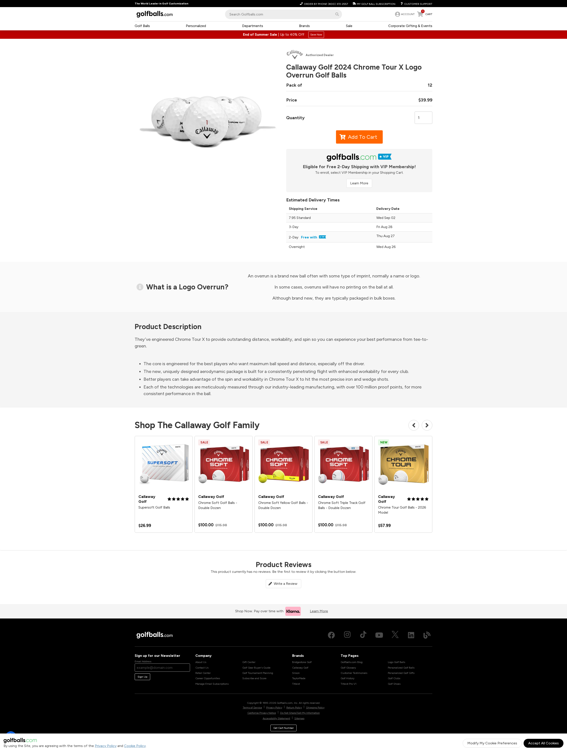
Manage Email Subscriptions (212, 683)
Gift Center (248, 662)
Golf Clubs (394, 678)
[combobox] (283, 14)
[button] (337, 14)
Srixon (296, 673)
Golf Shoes (394, 683)
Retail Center (203, 673)
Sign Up (142, 676)
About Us (200, 662)
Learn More (359, 183)
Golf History (347, 678)
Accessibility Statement (276, 718)
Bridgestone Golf (302, 662)
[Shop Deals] (283, 34)
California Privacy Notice (261, 712)
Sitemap (299, 718)
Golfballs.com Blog (352, 662)
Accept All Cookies (543, 743)
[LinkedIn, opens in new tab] (411, 635)
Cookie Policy (135, 746)
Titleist (296, 683)
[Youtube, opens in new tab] (379, 635)
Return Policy (294, 707)
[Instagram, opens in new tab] (347, 635)
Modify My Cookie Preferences (492, 743)
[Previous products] (413, 425)
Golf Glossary (348, 667)
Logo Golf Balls (396, 662)
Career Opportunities (207, 678)
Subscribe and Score (254, 678)
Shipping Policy (315, 707)
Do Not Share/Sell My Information (300, 712)
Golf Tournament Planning (257, 673)
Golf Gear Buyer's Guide (256, 667)
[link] (404, 14)
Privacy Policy (106, 746)
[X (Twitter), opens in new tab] (395, 635)
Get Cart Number (283, 728)
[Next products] (427, 425)
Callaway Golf (300, 667)
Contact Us (201, 667)
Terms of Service (252, 707)
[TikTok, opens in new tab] (363, 635)
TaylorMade (298, 678)
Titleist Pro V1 (348, 683)
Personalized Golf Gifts (401, 673)
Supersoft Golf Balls (154, 507)
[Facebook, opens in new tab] (331, 635)
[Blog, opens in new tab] (427, 635)
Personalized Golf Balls (401, 667)
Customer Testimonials (354, 673)
